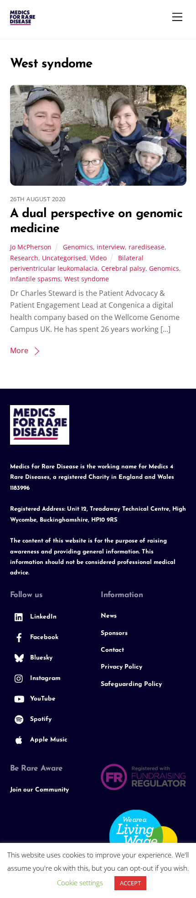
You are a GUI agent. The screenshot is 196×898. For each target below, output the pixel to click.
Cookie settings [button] (80, 882)
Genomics (78, 247)
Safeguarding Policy (131, 684)
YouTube (42, 699)
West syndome (86, 278)
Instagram (44, 678)
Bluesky (40, 658)
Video (98, 258)
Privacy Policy (121, 667)
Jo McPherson (31, 247)
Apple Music (47, 740)
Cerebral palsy (123, 268)
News (109, 616)
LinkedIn (42, 617)
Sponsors (114, 633)
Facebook (43, 637)
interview (111, 247)
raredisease (147, 247)
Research (24, 258)
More (19, 350)
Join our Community (39, 790)
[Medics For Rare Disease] (22, 21)
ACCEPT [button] (130, 883)
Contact (112, 650)
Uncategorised (64, 258)
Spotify (40, 719)
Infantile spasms (35, 278)
